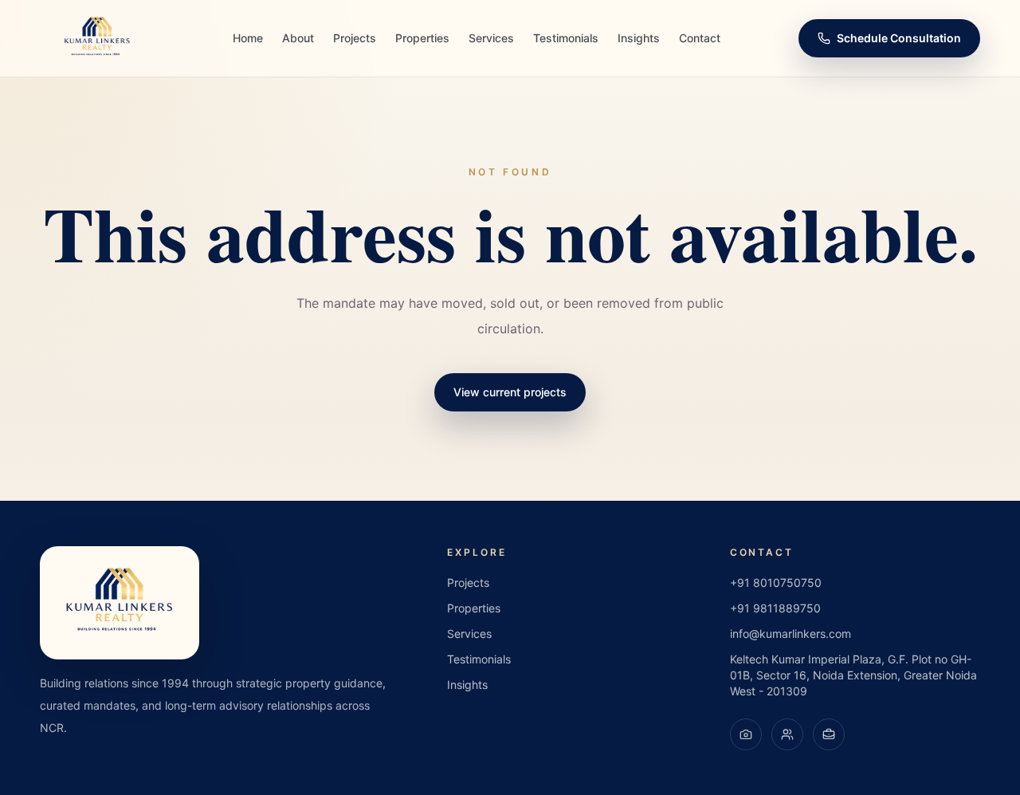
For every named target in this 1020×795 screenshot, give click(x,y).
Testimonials (565, 38)
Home (248, 38)
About (298, 38)
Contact (699, 38)
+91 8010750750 (776, 582)
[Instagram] (746, 734)
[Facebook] (787, 734)
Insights (639, 38)
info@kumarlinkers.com (790, 633)
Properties (422, 38)
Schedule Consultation (899, 38)
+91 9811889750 (775, 608)
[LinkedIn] (829, 734)
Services (491, 38)
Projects (354, 38)
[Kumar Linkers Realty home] (97, 38)
